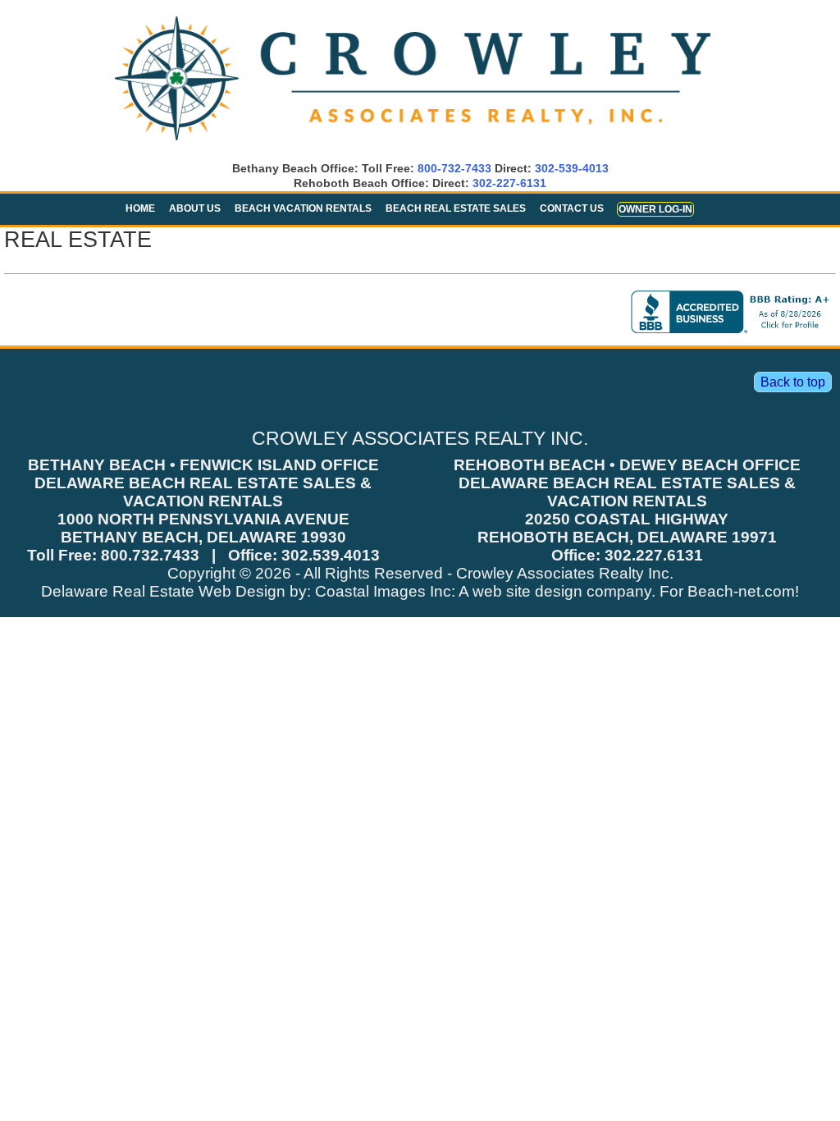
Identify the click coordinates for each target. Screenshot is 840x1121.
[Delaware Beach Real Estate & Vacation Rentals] (413, 141)
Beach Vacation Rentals (303, 208)
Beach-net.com (741, 591)
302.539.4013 (330, 555)
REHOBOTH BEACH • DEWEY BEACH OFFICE (627, 465)
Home (140, 208)
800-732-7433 (454, 168)
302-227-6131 (509, 183)
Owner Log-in (655, 209)
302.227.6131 (654, 555)
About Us (195, 208)
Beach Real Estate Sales (456, 208)
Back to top (792, 382)
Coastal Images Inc (383, 591)
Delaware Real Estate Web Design (163, 591)
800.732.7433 (150, 555)
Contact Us (572, 208)
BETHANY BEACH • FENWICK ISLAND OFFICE (203, 465)
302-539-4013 (572, 168)
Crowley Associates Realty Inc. (564, 573)
